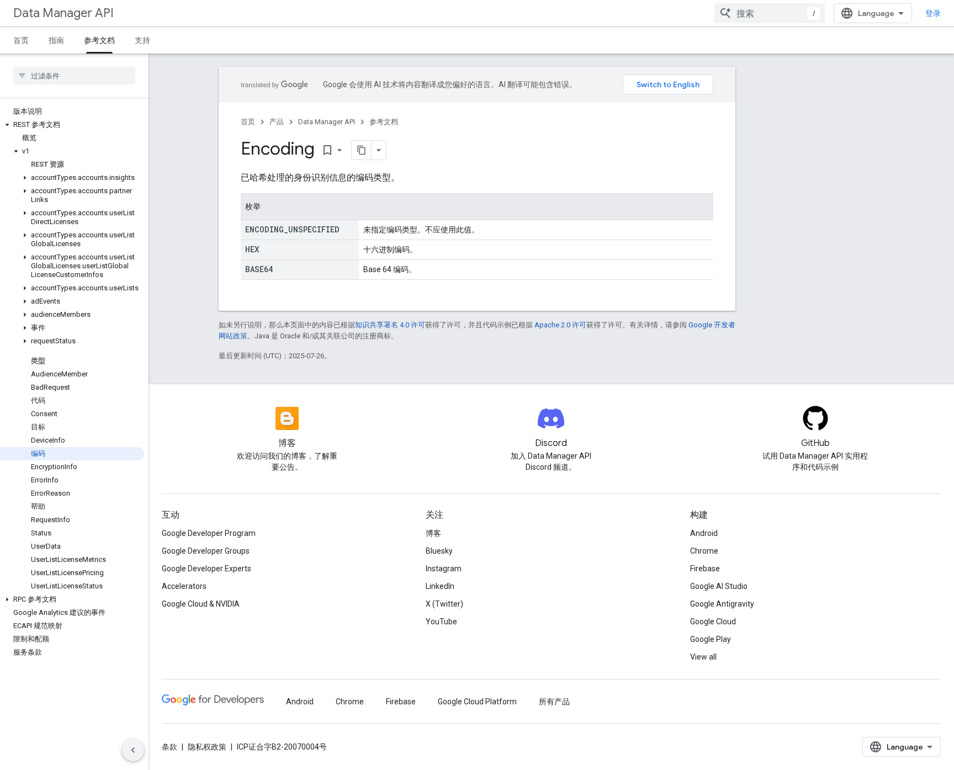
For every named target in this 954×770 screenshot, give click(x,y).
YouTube (441, 621)
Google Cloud (713, 621)
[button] (72, 124)
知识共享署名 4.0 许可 (390, 325)
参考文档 (99, 40)
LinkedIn (440, 586)
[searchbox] (74, 75)
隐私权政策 (207, 746)
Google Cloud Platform (477, 701)
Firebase (705, 568)
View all (703, 656)
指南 (56, 40)
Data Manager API (63, 13)
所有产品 (554, 701)
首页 (21, 40)
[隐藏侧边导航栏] (133, 750)
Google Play (710, 639)
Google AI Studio (719, 586)
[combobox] (769, 13)
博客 (433, 533)
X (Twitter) (444, 603)
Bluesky (439, 550)
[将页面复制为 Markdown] (362, 150)
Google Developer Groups (206, 550)
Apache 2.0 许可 (560, 325)
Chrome (704, 550)
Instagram (444, 568)
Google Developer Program (209, 533)
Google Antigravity (722, 603)
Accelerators (184, 586)
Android (704, 533)
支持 (142, 40)
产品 (276, 122)
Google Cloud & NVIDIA (201, 603)
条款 (169, 746)
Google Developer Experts (206, 568)
